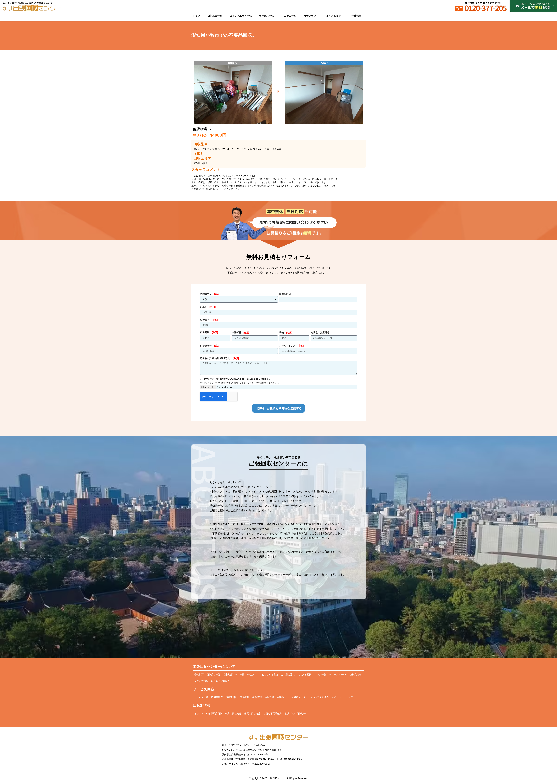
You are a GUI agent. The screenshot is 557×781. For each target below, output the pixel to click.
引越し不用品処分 (272, 713)
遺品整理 (244, 697)
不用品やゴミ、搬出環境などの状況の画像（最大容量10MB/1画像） (240, 381)
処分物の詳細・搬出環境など (219, 358)
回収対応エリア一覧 (240, 15)
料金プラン (310, 15)
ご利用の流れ (288, 674)
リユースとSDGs (338, 674)
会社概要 (356, 15)
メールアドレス (291, 345)
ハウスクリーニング (342, 697)
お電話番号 (210, 345)
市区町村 (240, 332)
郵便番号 (209, 320)
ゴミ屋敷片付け (297, 697)
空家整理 (281, 697)
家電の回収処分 (252, 713)
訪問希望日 (210, 294)
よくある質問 (333, 15)
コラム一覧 (290, 15)
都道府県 (209, 332)
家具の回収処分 (233, 713)
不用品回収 (217, 697)
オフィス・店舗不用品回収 (208, 713)
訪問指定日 (285, 294)
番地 (285, 332)
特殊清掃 (269, 697)
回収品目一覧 (214, 15)
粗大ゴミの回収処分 (295, 713)
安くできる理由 (270, 674)
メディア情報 (201, 681)
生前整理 (257, 697)
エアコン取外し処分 (318, 697)
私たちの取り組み (220, 681)
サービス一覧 (266, 15)
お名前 (208, 307)
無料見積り (355, 674)
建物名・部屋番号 (320, 332)
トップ (196, 15)
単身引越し (231, 697)
